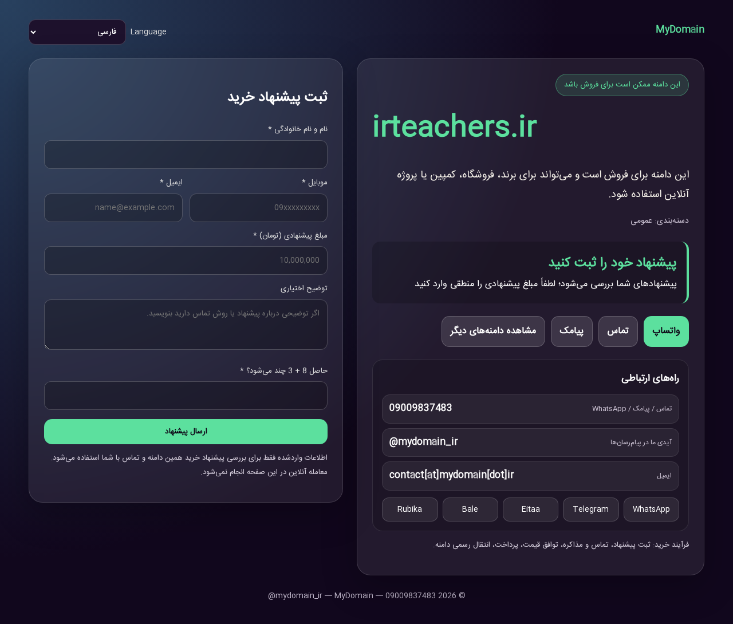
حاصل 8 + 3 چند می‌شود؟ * (284, 371)
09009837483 (420, 408)
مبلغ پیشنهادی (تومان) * (290, 236)
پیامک (572, 331)
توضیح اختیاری (304, 288)
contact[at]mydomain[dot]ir (451, 475)
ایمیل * (171, 182)
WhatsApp (651, 509)
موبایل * (315, 182)
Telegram (591, 509)
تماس (618, 331)
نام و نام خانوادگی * (298, 129)
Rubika (409, 509)
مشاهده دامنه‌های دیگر (493, 331)
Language (149, 32)
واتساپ (666, 331)
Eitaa (531, 509)
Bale (470, 509)
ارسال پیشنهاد (186, 431)
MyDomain (680, 30)
